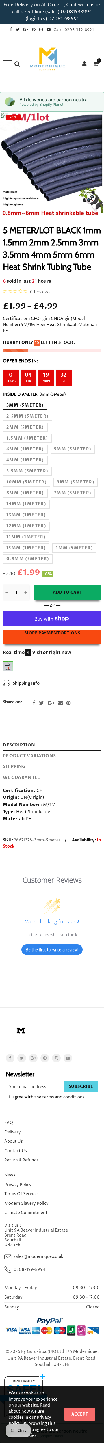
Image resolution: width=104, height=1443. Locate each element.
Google (51, 703)
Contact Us (15, 1151)
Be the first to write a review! (52, 949)
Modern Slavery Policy (26, 1203)
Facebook (33, 703)
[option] (52, 164)
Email (60, 703)
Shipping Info (26, 683)
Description (19, 745)
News (9, 1175)
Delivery (12, 1132)
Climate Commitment (26, 1212)
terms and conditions (63, 1097)
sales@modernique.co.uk (38, 1256)
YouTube (68, 1058)
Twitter (41, 703)
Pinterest (68, 703)
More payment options (52, 633)
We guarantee (21, 777)
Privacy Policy (17, 1184)
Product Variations (29, 756)
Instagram (56, 1058)
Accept (79, 1414)
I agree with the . (48, 1097)
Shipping (14, 766)
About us (13, 1141)
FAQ (8, 1122)
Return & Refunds (21, 1160)
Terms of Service (21, 1194)
